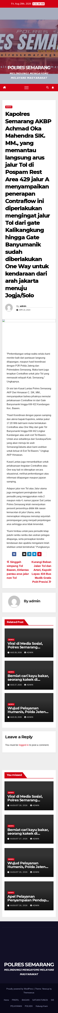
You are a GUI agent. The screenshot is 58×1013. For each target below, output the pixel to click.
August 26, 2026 (19, 872)
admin (23, 306)
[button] (47, 87)
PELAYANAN (16, 1006)
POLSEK (29, 1006)
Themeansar (28, 993)
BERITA (8, 107)
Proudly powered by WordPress (20, 989)
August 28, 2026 (19, 805)
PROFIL (15, 1000)
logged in (24, 745)
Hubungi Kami (42, 1006)
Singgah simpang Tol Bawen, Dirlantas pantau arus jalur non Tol (18, 569)
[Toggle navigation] (26, 87)
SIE (52, 1000)
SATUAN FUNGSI (40, 1000)
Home (6, 1000)
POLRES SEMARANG (29, 67)
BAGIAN (25, 1000)
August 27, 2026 (19, 839)
